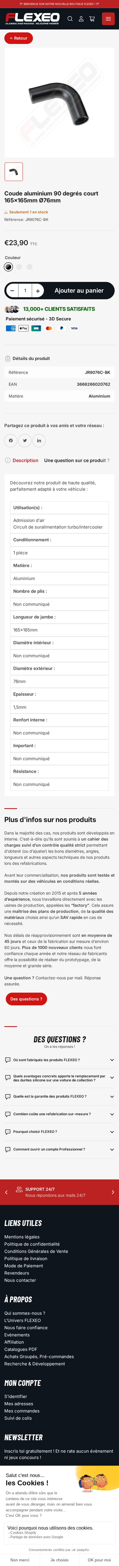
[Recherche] (70, 18)
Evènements (17, 1335)
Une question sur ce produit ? (77, 460)
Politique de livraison (25, 1258)
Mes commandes (22, 1411)
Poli (19, 267)
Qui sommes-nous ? (24, 1313)
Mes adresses (18, 1403)
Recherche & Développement (34, 1363)
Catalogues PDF (20, 1349)
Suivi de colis (18, 1418)
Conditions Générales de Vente (36, 1251)
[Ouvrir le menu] (108, 18)
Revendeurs (16, 1273)
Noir (8, 267)
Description (25, 460)
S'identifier (15, 1396)
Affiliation (14, 1342)
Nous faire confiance (26, 1327)
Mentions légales (22, 1237)
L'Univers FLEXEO (22, 1320)
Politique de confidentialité (32, 1244)
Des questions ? (26, 998)
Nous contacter (20, 1280)
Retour (20, 38)
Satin (30, 267)
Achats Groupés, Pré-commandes (39, 1356)
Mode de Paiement (23, 1265)
